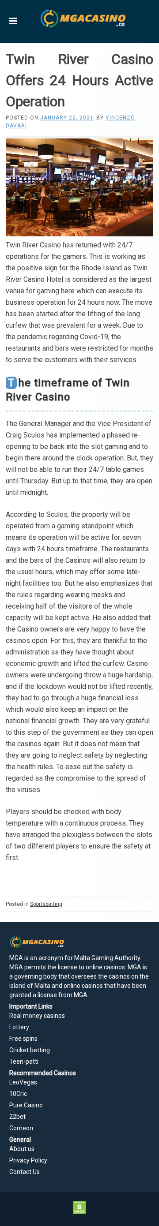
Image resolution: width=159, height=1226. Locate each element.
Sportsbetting (46, 904)
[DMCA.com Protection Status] (80, 1211)
